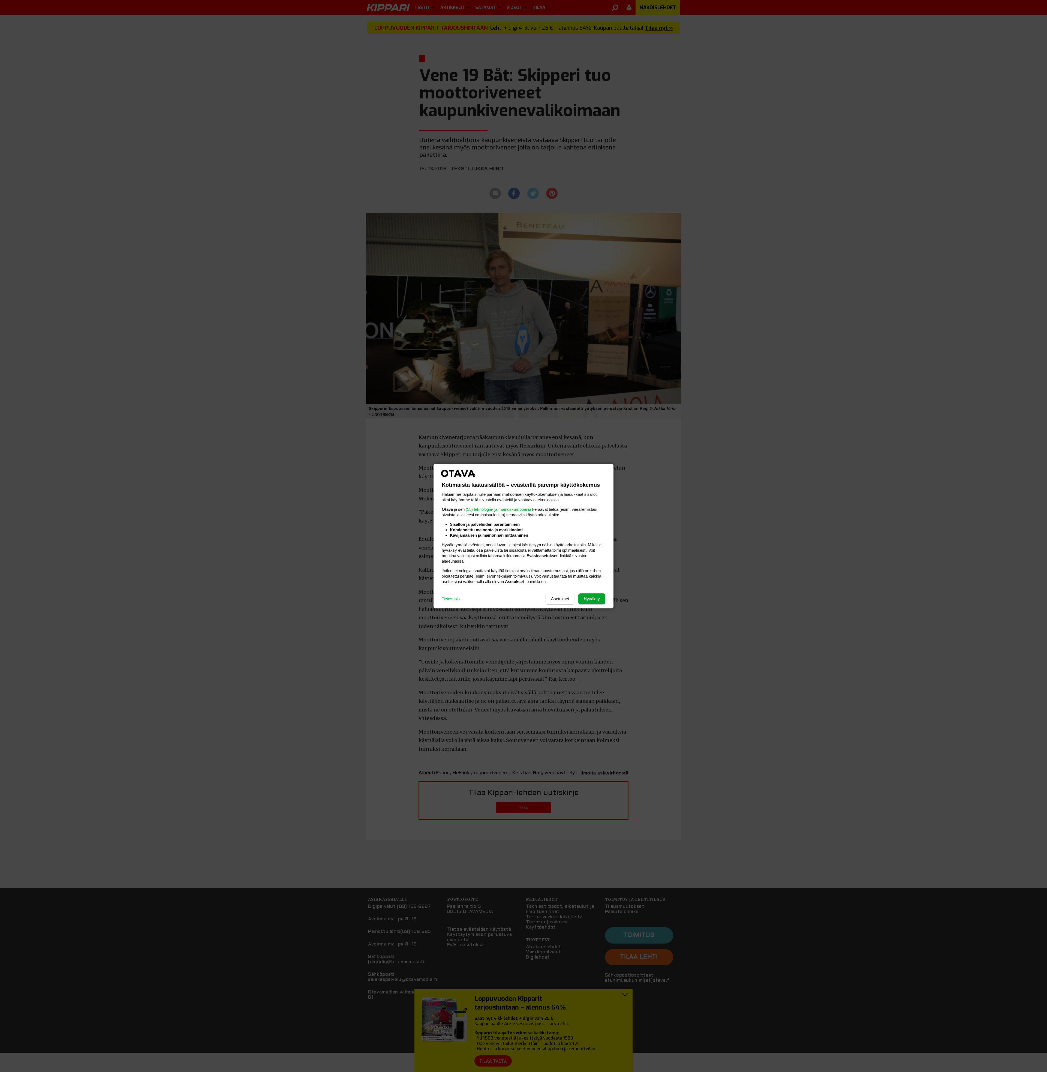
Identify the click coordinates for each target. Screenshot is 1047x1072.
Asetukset (560, 598)
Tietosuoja (451, 598)
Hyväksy (592, 598)
